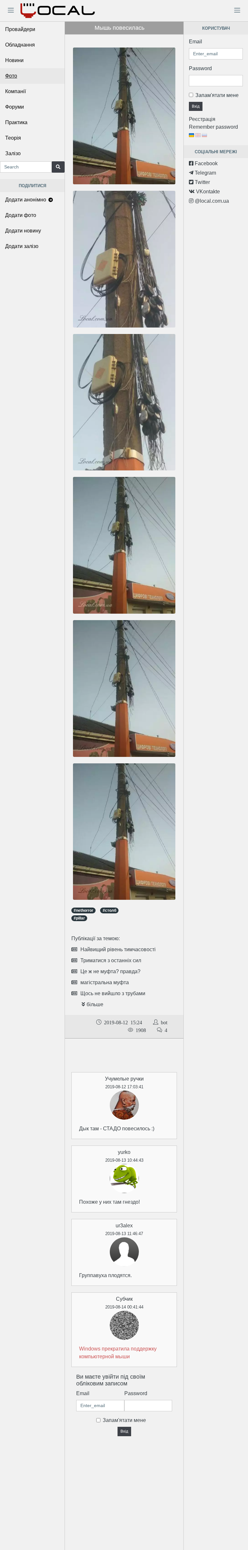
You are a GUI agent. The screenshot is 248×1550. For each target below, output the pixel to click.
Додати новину (23, 230)
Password (135, 1393)
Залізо (13, 153)
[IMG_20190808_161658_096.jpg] (124, 259)
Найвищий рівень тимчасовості (118, 949)
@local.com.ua (211, 201)
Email (82, 1393)
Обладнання (20, 45)
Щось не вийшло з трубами (112, 993)
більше (95, 1004)
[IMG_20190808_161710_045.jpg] (124, 831)
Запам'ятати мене (124, 1420)
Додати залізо (21, 246)
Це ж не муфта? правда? (110, 971)
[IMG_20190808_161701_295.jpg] (124, 401)
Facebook (205, 163)
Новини (14, 60)
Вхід (124, 1431)
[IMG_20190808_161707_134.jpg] (124, 545)
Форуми (14, 107)
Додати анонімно (26, 199)
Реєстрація (202, 119)
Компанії (15, 91)
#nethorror (83, 910)
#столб (109, 910)
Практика (16, 122)
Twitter (201, 182)
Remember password (213, 127)
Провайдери (20, 29)
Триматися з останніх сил (110, 960)
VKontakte (207, 191)
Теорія (13, 138)
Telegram (204, 173)
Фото (11, 76)
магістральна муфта (104, 982)
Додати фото (20, 215)
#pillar (79, 918)
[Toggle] (10, 10)
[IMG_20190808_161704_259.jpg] (124, 688)
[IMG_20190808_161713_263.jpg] (124, 115)
